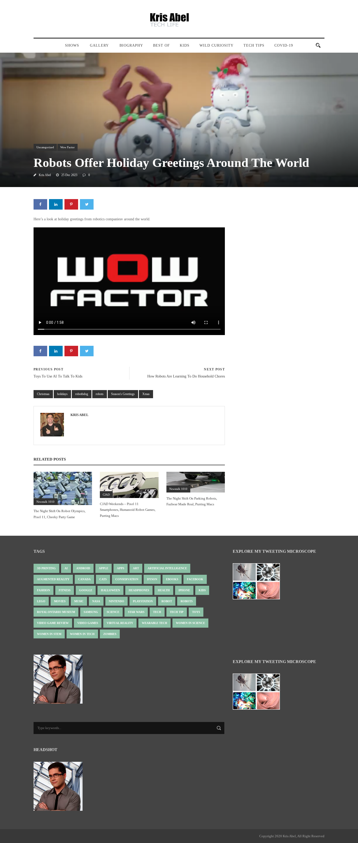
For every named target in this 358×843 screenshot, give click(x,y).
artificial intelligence (167, 568)
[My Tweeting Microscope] (259, 583)
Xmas (146, 394)
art (136, 568)
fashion (43, 590)
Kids (184, 45)
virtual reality (120, 623)
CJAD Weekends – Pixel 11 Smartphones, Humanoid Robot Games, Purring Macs (127, 509)
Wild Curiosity (216, 45)
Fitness (64, 590)
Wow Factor (67, 147)
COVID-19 (283, 45)
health (164, 590)
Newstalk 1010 (45, 501)
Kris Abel (45, 175)
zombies (109, 634)
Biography (131, 45)
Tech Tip (176, 612)
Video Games (87, 623)
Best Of (161, 45)
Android (83, 568)
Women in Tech (82, 634)
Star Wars (136, 612)
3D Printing (46, 568)
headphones (139, 590)
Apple (103, 568)
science (113, 612)
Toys (196, 612)
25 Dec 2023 (69, 175)
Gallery (99, 45)
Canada (84, 579)
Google (85, 590)
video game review (53, 623)
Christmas (43, 394)
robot (166, 601)
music (79, 601)
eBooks (172, 579)
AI (66, 568)
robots (100, 394)
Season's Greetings (123, 394)
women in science (190, 623)
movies (60, 601)
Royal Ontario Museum (56, 612)
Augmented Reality (53, 579)
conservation (126, 579)
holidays (62, 394)
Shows (72, 45)
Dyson (152, 579)
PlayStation (143, 601)
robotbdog (81, 394)
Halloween (110, 590)
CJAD (106, 494)
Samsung (91, 612)
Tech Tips (253, 45)
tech (157, 612)
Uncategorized (45, 147)
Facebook (195, 579)
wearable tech (154, 623)
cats (103, 579)
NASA (96, 601)
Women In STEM (49, 634)
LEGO (41, 601)
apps (120, 568)
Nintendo (116, 601)
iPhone (184, 590)
